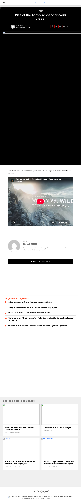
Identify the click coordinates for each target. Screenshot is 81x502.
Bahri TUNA (23, 26)
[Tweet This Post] (56, 26)
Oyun (45, 496)
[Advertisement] (40, 281)
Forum (71, 496)
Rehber (50, 496)
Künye (61, 496)
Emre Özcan (8, 466)
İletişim (66, 496)
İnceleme (30, 496)
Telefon (41, 496)
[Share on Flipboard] (60, 26)
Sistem (36, 496)
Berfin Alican (8, 432)
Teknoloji (24, 496)
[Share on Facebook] (52, 26)
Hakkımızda (56, 496)
